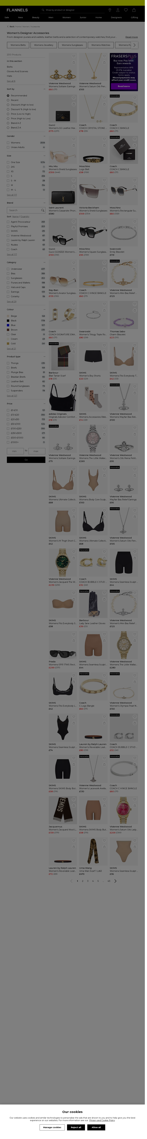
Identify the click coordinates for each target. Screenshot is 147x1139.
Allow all (96, 1127)
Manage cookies (52, 1127)
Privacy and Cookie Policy (102, 1120)
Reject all (76, 1127)
